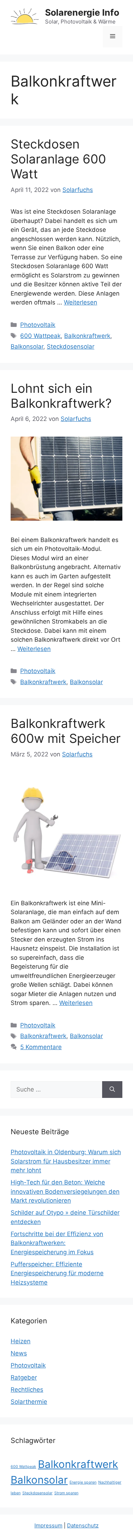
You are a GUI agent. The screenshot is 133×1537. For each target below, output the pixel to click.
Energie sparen (83, 1482)
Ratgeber (24, 1377)
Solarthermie (29, 1401)
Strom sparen (66, 1493)
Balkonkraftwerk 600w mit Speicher (66, 731)
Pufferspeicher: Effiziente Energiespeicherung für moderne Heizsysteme (57, 1273)
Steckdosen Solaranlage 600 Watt (58, 158)
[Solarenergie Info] (25, 16)
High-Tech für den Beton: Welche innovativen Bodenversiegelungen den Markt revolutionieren (65, 1191)
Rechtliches (27, 1389)
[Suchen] (112, 1089)
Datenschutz (83, 1525)
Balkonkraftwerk (87, 335)
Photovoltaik (37, 324)
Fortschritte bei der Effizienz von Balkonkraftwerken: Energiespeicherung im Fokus (57, 1243)
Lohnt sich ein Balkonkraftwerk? (61, 396)
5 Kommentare (41, 1047)
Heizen (21, 1341)
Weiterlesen (80, 302)
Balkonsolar (27, 346)
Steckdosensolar (70, 346)
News (19, 1353)
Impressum (48, 1525)
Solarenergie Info (82, 12)
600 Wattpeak (40, 335)
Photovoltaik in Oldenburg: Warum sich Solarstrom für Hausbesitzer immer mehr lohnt (66, 1161)
